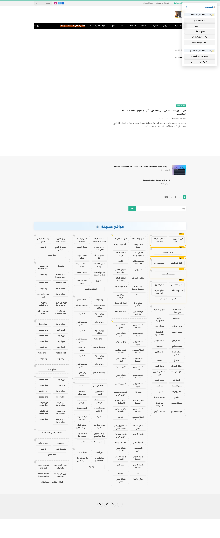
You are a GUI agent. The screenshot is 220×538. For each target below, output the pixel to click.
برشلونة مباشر (82, 305)
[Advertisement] (110, 39)
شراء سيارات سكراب (82, 417)
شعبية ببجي (138, 442)
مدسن (159, 360)
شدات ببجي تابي (121, 334)
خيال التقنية (176, 326)
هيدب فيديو (159, 380)
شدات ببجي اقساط (138, 326)
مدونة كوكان (159, 340)
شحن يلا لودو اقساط (120, 351)
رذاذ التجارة (159, 386)
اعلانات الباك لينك (120, 254)
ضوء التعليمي (176, 285)
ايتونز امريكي (120, 341)
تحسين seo (159, 263)
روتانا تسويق (176, 366)
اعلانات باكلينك (91, 289)
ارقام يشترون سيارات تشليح (99, 434)
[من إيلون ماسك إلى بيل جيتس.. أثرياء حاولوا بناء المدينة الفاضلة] (149, 86)
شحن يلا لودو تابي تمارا (120, 401)
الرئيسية (178, 26)
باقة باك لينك (176, 263)
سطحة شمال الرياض (99, 401)
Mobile (144, 26)
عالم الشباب (168, 252)
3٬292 (166, 197)
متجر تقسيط (120, 367)
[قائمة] (35, 26)
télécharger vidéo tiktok (51, 482)
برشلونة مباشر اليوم (43, 239)
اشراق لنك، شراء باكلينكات (138, 254)
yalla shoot (82, 299)
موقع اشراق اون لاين (159, 291)
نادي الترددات (176, 372)
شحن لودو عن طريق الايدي (121, 435)
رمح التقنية (177, 386)
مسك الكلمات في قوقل (177, 310)
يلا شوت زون (61, 449)
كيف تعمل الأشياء (97, 26)
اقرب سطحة (82, 408)
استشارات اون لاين (159, 373)
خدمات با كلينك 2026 (81, 265)
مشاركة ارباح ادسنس (159, 240)
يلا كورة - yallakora (43, 303)
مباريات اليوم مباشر (99, 306)
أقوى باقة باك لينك (99, 265)
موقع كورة (52, 369)
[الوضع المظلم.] (38, 26)
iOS (122, 26)
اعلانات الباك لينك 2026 (120, 279)
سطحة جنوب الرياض (99, 409)
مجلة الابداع (159, 366)
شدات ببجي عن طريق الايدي (120, 393)
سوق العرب (82, 247)
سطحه (82, 386)
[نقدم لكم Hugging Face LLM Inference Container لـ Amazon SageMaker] (179, 170)
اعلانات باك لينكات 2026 (52, 432)
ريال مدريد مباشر (99, 315)
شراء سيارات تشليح (99, 426)
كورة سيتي (82, 452)
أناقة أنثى (159, 352)
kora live (43, 324)
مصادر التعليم (121, 286)
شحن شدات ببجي (138, 426)
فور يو (120, 417)
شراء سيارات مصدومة (82, 434)
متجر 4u (138, 392)
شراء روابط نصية (138, 245)
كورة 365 (99, 452)
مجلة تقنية (138, 295)
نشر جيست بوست (82, 239)
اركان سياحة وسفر (168, 299)
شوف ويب (159, 326)
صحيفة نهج (177, 346)
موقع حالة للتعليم (138, 304)
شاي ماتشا (138, 479)
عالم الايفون (177, 340)
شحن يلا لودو (138, 434)
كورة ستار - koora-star (43, 267)
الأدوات (112, 26)
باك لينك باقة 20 (99, 256)
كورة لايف (61, 330)
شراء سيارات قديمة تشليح (91, 442)
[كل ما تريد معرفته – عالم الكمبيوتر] (179, 184)
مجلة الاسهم (176, 332)
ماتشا (120, 473)
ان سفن (176, 318)
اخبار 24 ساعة (121, 303)
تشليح (99, 416)
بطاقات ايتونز (120, 442)
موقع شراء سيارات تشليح (82, 426)
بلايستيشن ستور (138, 449)
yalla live (52, 255)
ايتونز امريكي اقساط (120, 410)
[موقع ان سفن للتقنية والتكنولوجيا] (180, 14)
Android (132, 26)
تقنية (120, 261)
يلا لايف (91, 466)
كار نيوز (159, 346)
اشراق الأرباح (159, 411)
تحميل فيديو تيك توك (43, 466)
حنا (138, 473)
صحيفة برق (159, 285)
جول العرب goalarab (99, 459)
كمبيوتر (166, 26)
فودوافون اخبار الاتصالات (138, 262)
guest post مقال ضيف (99, 248)
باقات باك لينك (120, 244)
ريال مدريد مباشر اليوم (61, 239)
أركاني (176, 397)
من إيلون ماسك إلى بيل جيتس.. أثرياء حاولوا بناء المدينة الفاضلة (154, 113)
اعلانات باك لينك (82, 281)
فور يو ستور (121, 383)
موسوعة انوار (176, 411)
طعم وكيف (176, 391)
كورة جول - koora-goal (60, 275)
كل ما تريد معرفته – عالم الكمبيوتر (156, 3)
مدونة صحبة (176, 403)
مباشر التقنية (159, 397)
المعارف (176, 380)
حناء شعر (121, 465)
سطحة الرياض (99, 386)
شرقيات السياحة (159, 404)
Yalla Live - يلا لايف (43, 295)
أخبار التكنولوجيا (181, 106)
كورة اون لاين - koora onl (60, 303)
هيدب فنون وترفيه (138, 312)
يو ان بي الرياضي (120, 296)
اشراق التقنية (159, 309)
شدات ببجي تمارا (121, 326)
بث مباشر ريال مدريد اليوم (82, 459)
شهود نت (159, 391)
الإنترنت (155, 26)
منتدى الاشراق (138, 278)
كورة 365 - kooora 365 (60, 312)
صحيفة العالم (121, 311)
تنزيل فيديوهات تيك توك (60, 474)
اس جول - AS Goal (43, 312)
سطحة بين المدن (99, 392)
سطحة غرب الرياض (82, 401)
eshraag (175, 118)
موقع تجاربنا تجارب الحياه (99, 273)
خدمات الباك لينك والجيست (99, 239)
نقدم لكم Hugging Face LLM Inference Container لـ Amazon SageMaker (142, 167)
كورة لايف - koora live (60, 403)
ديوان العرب (82, 272)
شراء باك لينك (138, 238)
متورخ (176, 360)
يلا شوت (99, 299)
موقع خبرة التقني (176, 353)
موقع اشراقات (176, 290)
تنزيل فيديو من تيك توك (60, 466)
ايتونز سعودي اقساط (138, 351)
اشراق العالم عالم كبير (120, 270)
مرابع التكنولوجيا (159, 319)
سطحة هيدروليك (82, 392)
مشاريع (99, 280)
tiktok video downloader (43, 474)
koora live (43, 283)
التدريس (138, 269)
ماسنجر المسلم (168, 274)
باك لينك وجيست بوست (138, 287)
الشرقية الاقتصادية (159, 333)
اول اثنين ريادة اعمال (176, 240)
